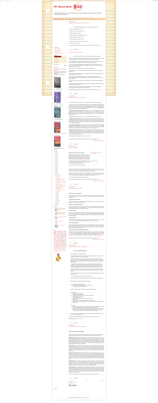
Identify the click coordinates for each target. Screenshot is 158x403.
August (57, 192)
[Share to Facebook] (76, 49)
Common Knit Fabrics (61, 225)
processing (64, 246)
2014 (56, 167)
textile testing (56, 233)
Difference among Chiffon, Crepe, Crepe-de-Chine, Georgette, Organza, (62, 213)
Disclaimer (77, 19)
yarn (58, 248)
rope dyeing (55, 248)
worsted (80, 105)
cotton (96, 170)
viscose (64, 245)
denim (60, 240)
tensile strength (71, 233)
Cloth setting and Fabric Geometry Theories (77, 97)
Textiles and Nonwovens (62, 247)
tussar (55, 244)
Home (86, 380)
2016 (56, 165)
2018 (56, 162)
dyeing (63, 235)
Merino (70, 175)
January (57, 201)
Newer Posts (71, 380)
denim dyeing (64, 244)
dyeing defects (59, 246)
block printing (59, 244)
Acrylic (95, 171)
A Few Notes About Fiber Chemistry (76, 52)
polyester (60, 243)
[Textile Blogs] (58, 262)
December (57, 175)
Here (84, 31)
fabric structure (56, 241)
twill (103, 113)
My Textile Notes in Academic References (58, 19)
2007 (56, 204)
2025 (56, 153)
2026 (56, 152)
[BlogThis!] (74, 49)
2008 (56, 203)
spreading (56, 247)
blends (64, 248)
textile (64, 243)
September (57, 191)
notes (56, 245)
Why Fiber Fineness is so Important (76, 188)
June (56, 195)
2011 (55, 171)
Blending (61, 248)
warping (55, 246)
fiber (81, 195)
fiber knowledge (57, 235)
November (57, 176)
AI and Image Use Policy (72, 19)
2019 (56, 161)
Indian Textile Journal (78, 318)
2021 (56, 158)
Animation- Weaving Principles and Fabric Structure (79, 22)
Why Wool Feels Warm (73, 147)
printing (64, 240)
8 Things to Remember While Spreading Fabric (78, 246)
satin (90, 121)
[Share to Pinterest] (77, 49)
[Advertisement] (60, 33)
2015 (56, 166)
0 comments (70, 49)
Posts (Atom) (74, 382)
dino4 (82, 397)
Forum (99, 45)
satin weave (89, 126)
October (57, 177)
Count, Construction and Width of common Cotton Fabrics (61, 209)
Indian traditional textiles (60, 231)
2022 (56, 157)
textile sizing (60, 245)
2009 (56, 174)
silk (61, 237)
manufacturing (56, 243)
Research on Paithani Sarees (59, 53)
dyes (90, 220)
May (56, 196)
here (87, 177)
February (57, 200)
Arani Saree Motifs (57, 49)
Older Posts (102, 380)
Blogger (88, 397)
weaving (100, 233)
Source (96, 175)
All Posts (66, 19)
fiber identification (61, 242)
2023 (56, 156)
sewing (61, 241)
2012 (56, 170)
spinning (88, 207)
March (57, 199)
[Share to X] (75, 49)
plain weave (95, 113)
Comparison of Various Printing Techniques (77, 326)
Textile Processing (57, 236)
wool (79, 170)
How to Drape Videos (58, 48)
